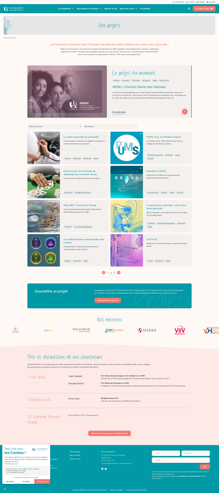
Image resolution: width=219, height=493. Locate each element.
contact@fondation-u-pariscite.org (116, 463)
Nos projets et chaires (88, 8)
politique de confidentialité (189, 476)
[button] (189, 9)
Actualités (145, 8)
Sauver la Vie (110, 8)
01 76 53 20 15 (107, 461)
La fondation (64, 8)
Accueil (6, 38)
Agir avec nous (127, 8)
